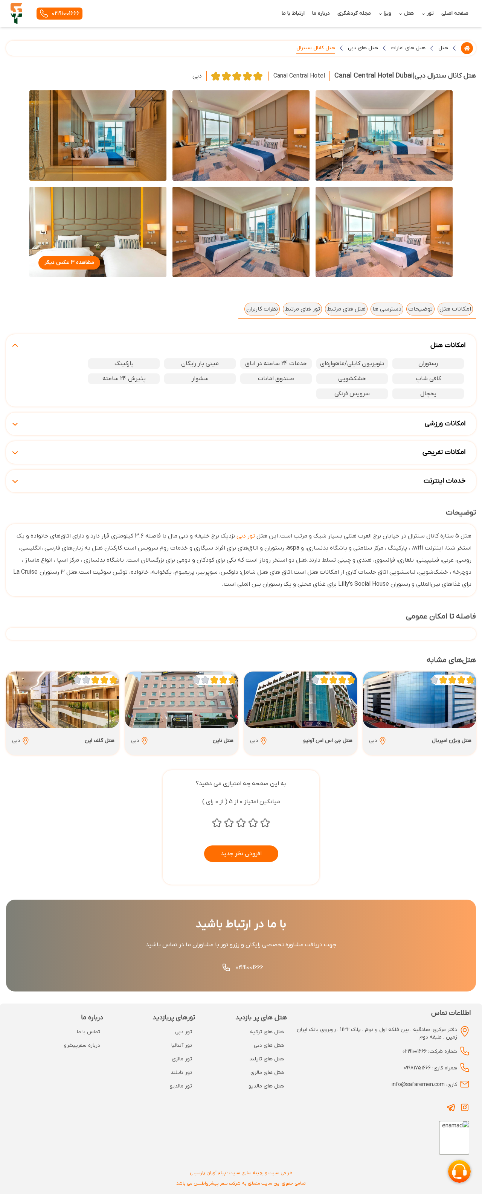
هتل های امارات (408, 48)
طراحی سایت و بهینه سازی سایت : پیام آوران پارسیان (241, 1173)
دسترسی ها (386, 309)
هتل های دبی (363, 48)
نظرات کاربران (262, 309)
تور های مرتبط (302, 309)
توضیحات (420, 309)
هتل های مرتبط (346, 309)
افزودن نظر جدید (241, 853)
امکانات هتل (455, 309)
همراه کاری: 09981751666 (430, 1068)
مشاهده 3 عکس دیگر (69, 262)
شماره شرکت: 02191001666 (430, 1051)
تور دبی (245, 536)
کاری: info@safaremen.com (424, 1084)
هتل (443, 48)
